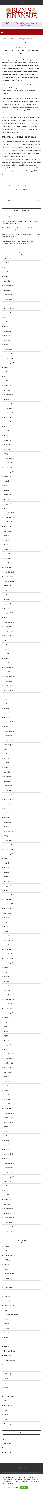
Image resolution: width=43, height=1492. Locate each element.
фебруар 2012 (8, 1045)
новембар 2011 (9, 1058)
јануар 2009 (7, 1213)
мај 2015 (6, 872)
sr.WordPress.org (7, 1452)
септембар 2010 (9, 1122)
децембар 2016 (9, 786)
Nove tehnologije (9, 1351)
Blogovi (6, 1278)
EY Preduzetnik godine (11, 1315)
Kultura (6, 1342)
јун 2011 (6, 1081)
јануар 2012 (7, 1049)
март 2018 (7, 717)
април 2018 (7, 713)
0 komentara (29, 186)
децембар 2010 (9, 1108)
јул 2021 (6, 536)
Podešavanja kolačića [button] (10, 1487)
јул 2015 (6, 863)
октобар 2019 (8, 631)
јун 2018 (6, 704)
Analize (6, 1246)
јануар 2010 (7, 1158)
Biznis (6, 1269)
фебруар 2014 (8, 940)
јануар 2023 (7, 454)
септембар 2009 (9, 1177)
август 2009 (7, 1181)
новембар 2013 (9, 954)
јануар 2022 (7, 508)
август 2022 (7, 476)
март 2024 (7, 390)
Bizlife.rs (6, 1265)
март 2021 (7, 554)
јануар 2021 (7, 563)
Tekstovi (6, 1401)
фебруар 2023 (8, 449)
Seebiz (6, 1387)
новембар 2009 (9, 1168)
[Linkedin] (22, 2)
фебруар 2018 (8, 722)
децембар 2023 (9, 404)
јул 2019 (6, 645)
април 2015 (7, 877)
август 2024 (7, 367)
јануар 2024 (7, 399)
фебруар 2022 (8, 504)
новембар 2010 (9, 1113)
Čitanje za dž (8, 1287)
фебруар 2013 (8, 990)
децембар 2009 (9, 1163)
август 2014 (7, 913)
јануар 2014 (7, 945)
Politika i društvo (9, 1360)
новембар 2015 (9, 845)
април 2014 (7, 931)
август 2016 (7, 804)
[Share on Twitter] (21, 189)
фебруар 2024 (8, 395)
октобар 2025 (8, 304)
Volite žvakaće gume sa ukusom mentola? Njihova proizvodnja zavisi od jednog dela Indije (18, 242)
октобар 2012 (8, 1008)
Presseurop (7, 1374)
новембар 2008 (9, 1222)
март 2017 (7, 772)
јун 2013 (6, 977)
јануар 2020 (7, 617)
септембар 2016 (9, 799)
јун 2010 (6, 1136)
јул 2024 (6, 372)
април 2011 (7, 1090)
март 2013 (7, 986)
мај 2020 (6, 599)
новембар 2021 (9, 517)
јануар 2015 (7, 890)
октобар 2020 (8, 576)
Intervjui (6, 1328)
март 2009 (7, 1204)
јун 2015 (6, 867)
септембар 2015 (9, 854)
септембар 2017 (9, 745)
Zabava (6, 1414)
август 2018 (7, 695)
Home (4, 39)
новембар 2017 (9, 736)
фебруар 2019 (8, 667)
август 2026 (7, 258)
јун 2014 (6, 922)
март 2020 (7, 608)
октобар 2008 (8, 1227)
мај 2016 (6, 817)
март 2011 (7, 1095)
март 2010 (7, 1149)
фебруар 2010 (8, 1154)
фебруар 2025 (8, 340)
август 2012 (7, 1017)
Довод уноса (6, 1443)
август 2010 (7, 1127)
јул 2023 (6, 426)
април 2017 (7, 767)
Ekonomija (7, 1296)
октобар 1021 (8, 1231)
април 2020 (7, 604)
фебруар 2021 (8, 558)
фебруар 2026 (8, 285)
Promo (6, 1378)
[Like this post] (17, 189)
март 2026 (7, 281)
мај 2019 (6, 654)
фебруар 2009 (8, 1208)
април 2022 (7, 495)
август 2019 (7, 640)
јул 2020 (6, 590)
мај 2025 (6, 326)
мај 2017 (6, 763)
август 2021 (7, 531)
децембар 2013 (9, 949)
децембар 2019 (9, 622)
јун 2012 (6, 1027)
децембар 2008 (9, 1218)
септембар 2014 (9, 908)
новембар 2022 (9, 463)
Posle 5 (6, 1364)
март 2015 (7, 881)
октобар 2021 (8, 522)
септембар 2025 (9, 308)
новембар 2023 (9, 408)
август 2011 (7, 1072)
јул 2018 (6, 699)
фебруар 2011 (8, 1099)
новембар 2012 (9, 1004)
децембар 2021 (9, 513)
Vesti (5, 1410)
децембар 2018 (9, 676)
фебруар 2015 (8, 886)
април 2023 (7, 440)
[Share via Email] (26, 189)
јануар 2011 (7, 1104)
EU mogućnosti (9, 1305)
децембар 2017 (9, 731)
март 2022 (7, 499)
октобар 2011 (8, 1063)
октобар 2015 (8, 849)
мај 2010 (6, 1140)
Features (6, 1319)
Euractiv (6, 1310)
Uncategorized (8, 1405)
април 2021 (7, 549)
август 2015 (7, 858)
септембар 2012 (9, 1013)
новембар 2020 (9, 572)
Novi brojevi (7, 1355)
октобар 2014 (8, 904)
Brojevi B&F (7, 1283)
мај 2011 (6, 1086)
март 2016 (7, 827)
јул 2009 (6, 1186)
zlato (5, 1419)
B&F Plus (7, 1260)
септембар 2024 (9, 363)
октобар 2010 (8, 1118)
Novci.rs (6, 1346)
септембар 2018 (9, 690)
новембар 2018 (9, 681)
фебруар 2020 (8, 613)
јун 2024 (6, 376)
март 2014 (7, 936)
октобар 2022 (8, 467)
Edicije (6, 1292)
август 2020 (7, 586)
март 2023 (7, 445)
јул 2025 (6, 317)
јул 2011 (6, 1077)
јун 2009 (6, 1190)
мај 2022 (6, 490)
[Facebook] (19, 1467)
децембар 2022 (9, 458)
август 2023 (7, 422)
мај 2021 (6, 545)
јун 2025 (6, 322)
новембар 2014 (9, 899)
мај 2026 (6, 272)
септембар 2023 (9, 417)
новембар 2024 (9, 354)
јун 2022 (6, 486)
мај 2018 (6, 708)
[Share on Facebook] (19, 189)
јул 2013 (6, 972)
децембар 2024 (9, 349)
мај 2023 (6, 435)
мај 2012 (6, 1031)
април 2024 (7, 385)
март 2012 (7, 1040)
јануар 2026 (7, 290)
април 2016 (7, 822)
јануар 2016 (7, 836)
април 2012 (7, 1036)
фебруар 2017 (8, 777)
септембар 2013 (9, 963)
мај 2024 (6, 381)
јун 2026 (6, 267)
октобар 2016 (8, 795)
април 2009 (7, 1199)
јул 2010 (6, 1131)
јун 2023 (6, 431)
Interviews (7, 1324)
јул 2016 (6, 808)
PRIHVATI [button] (24, 1487)
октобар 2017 (8, 740)
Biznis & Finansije (9, 1274)
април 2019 (7, 658)
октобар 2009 (8, 1172)
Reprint (6, 1383)
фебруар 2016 (8, 831)
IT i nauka (7, 1333)
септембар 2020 (9, 581)
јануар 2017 (7, 781)
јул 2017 (6, 754)
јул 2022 (6, 481)
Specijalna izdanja (9, 1396)
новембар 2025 (9, 299)
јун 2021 (6, 540)
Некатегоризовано (10, 1424)
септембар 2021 (9, 526)
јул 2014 (6, 917)
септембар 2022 (9, 472)
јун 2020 (6, 595)
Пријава (5, 1439)
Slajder (6, 1392)
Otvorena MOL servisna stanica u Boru (14, 217)
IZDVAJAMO (8, 1337)
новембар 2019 (9, 626)
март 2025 (7, 335)
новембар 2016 (9, 790)
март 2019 (7, 663)
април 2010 (7, 1145)
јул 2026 (6, 263)
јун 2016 (6, 813)
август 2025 (7, 313)
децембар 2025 (9, 295)
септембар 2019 (9, 636)
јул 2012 (6, 1022)
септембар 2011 (9, 1068)
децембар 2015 (9, 840)
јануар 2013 (7, 995)
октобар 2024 (8, 358)
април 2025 (7, 331)
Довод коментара (8, 1448)
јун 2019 (6, 649)
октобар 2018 (8, 686)
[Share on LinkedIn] (24, 189)
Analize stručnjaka (10, 1255)
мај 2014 (6, 927)
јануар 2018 (7, 726)
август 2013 (7, 967)
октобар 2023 (8, 413)
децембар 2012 (9, 999)
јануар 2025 (7, 345)
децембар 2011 (9, 1054)
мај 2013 (6, 981)
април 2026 (7, 276)
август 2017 (7, 749)
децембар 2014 (9, 895)
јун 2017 (6, 758)
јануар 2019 (7, 672)
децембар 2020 (9, 567)
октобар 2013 (8, 958)
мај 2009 (6, 1195)
